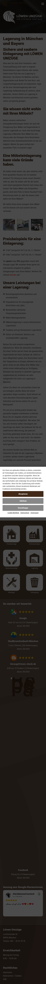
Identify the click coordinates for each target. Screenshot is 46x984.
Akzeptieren (23, 494)
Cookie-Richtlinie (13, 513)
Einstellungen (23, 508)
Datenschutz (24, 513)
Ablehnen (23, 501)
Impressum (35, 513)
